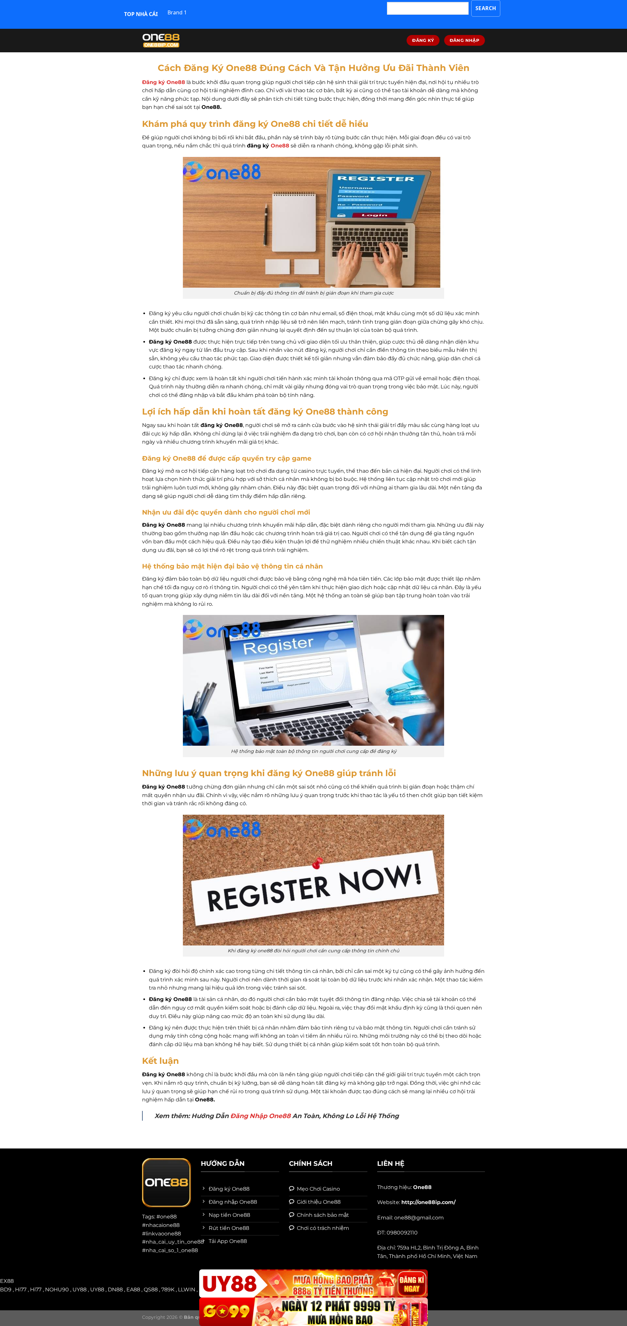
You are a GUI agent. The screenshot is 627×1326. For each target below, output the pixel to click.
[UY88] (313, 1283)
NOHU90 (57, 1289)
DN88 (115, 1289)
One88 (280, 146)
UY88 (79, 1289)
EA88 (133, 1289)
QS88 (151, 1289)
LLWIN (186, 1289)
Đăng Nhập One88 (260, 1116)
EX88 (7, 1281)
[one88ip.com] (174, 40)
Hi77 (20, 1289)
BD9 (5, 1289)
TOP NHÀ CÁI (141, 14)
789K (167, 1289)
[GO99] (313, 1312)
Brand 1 (177, 12)
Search (485, 8)
